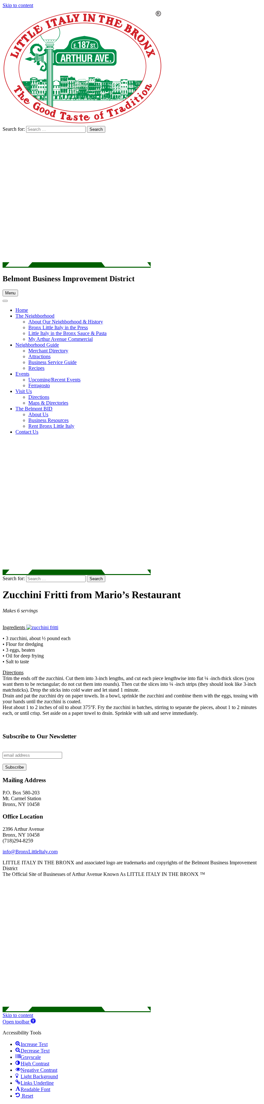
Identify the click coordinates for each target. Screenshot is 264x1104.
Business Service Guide (52, 362)
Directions (38, 397)
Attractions (39, 356)
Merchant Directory (48, 350)
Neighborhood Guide (37, 345)
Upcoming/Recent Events (54, 379)
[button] (19, 1021)
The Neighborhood (34, 316)
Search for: (14, 129)
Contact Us (26, 432)
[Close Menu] (5, 301)
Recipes (36, 368)
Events (22, 374)
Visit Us (23, 391)
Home (21, 310)
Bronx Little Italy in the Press (58, 327)
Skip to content (18, 5)
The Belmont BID (33, 408)
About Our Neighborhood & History (65, 321)
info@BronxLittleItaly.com (30, 851)
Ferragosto (39, 385)
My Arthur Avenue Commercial (60, 339)
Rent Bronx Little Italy (51, 426)
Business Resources (48, 420)
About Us (38, 414)
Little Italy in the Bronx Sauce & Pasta (67, 333)
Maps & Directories (48, 403)
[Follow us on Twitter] (77, 265)
